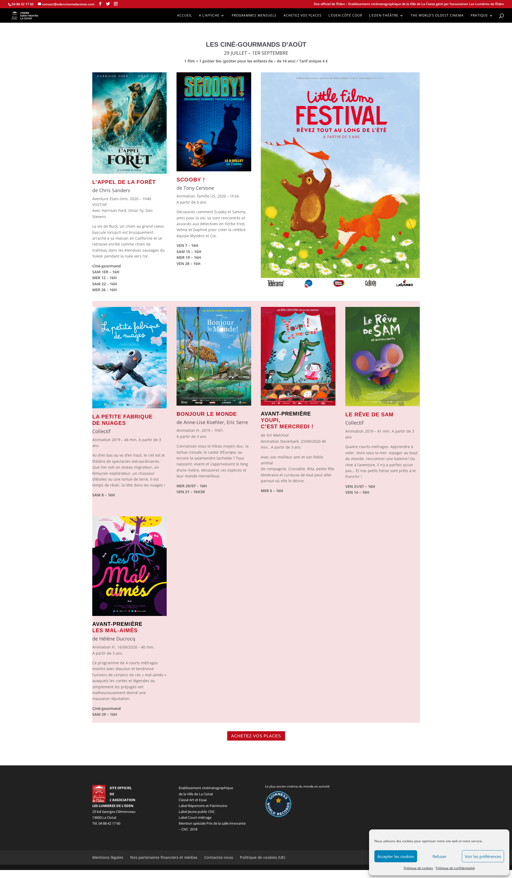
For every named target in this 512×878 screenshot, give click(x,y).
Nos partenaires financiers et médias (163, 857)
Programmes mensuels (254, 16)
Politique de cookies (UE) (262, 857)
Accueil (184, 16)
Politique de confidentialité (455, 868)
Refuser (439, 856)
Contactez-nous (218, 857)
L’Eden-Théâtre (383, 16)
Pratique (479, 16)
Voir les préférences (483, 856)
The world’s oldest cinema (437, 16)
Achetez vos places (302, 16)
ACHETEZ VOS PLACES (256, 736)
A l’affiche (209, 16)
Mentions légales (107, 857)
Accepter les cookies (395, 856)
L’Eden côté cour (345, 16)
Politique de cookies (418, 868)
